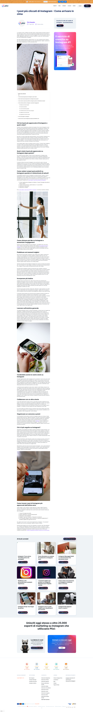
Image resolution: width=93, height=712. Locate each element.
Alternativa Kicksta (44, 689)
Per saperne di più (23, 562)
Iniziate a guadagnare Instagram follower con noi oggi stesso (38, 530)
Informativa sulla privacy (50, 706)
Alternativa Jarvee (44, 691)
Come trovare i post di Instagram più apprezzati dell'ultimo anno (29, 118)
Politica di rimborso (58, 706)
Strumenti (64, 5)
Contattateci (56, 679)
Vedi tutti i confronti (45, 699)
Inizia (87, 5)
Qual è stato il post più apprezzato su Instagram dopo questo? (29, 98)
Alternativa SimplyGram (45, 677)
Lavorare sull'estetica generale (24, 108)
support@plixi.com (20, 677)
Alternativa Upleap (44, 686)
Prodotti (55, 5)
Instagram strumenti (33, 681)
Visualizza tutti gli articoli (69, 538)
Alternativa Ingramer (45, 681)
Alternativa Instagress (45, 693)
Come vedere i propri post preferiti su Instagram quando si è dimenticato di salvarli (32, 100)
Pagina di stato (56, 684)
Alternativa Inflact (44, 694)
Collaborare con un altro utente (24, 112)
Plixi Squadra (31, 22)
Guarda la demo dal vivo (37, 647)
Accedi (80, 5)
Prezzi (59, 5)
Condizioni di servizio (41, 706)
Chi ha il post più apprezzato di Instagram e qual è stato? (28, 96)
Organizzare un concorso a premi (25, 114)
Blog (54, 681)
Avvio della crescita (60, 52)
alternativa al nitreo (45, 679)
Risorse (74, 5)
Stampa (55, 683)
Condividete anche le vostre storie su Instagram (27, 110)
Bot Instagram (31, 677)
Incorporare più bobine (23, 106)
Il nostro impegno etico (58, 677)
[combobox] (2, 711)
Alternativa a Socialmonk (46, 687)
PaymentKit (37, 703)
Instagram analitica (32, 683)
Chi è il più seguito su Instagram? (24, 116)
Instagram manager (32, 679)
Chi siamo (69, 5)
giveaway (37, 420)
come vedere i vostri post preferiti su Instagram (28, 189)
